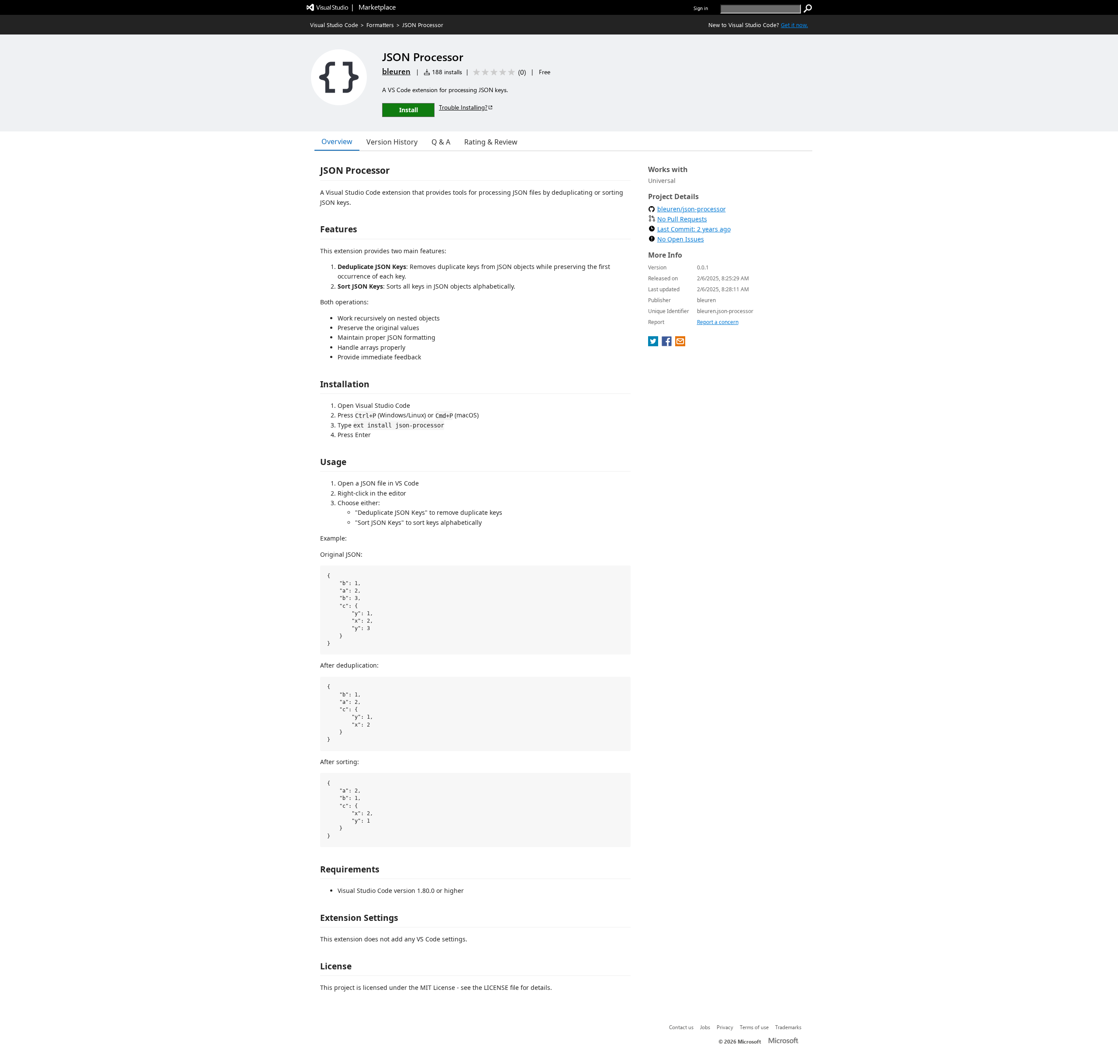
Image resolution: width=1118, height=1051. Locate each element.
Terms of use (754, 1026)
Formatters (380, 24)
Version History (392, 142)
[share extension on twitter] (654, 343)
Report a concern (717, 322)
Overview (336, 141)
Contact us (681, 1026)
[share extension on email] (680, 343)
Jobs (705, 1026)
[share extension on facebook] (667, 343)
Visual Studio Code (334, 24)
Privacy (725, 1026)
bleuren (396, 71)
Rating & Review (491, 142)
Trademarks (788, 1026)
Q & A (440, 142)
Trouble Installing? (463, 107)
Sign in (701, 8)
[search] (808, 8)
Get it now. (794, 24)
